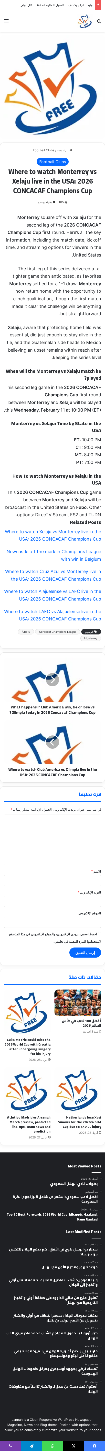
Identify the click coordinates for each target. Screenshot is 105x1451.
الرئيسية (63, 150)
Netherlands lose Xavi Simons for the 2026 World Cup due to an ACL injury (79, 1122)
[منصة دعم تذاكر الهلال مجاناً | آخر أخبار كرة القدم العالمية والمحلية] (85, 21)
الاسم (96, 871)
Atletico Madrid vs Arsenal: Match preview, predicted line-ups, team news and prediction (29, 1124)
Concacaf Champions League (57, 631)
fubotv (26, 631)
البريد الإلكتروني (89, 892)
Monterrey (90, 638)
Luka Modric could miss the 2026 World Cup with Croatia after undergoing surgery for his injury (28, 1046)
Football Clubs (43, 150)
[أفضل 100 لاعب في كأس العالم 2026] (77, 1003)
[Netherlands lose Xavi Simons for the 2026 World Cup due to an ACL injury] (77, 1090)
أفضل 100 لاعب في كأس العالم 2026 (81, 1023)
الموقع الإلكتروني (89, 913)
